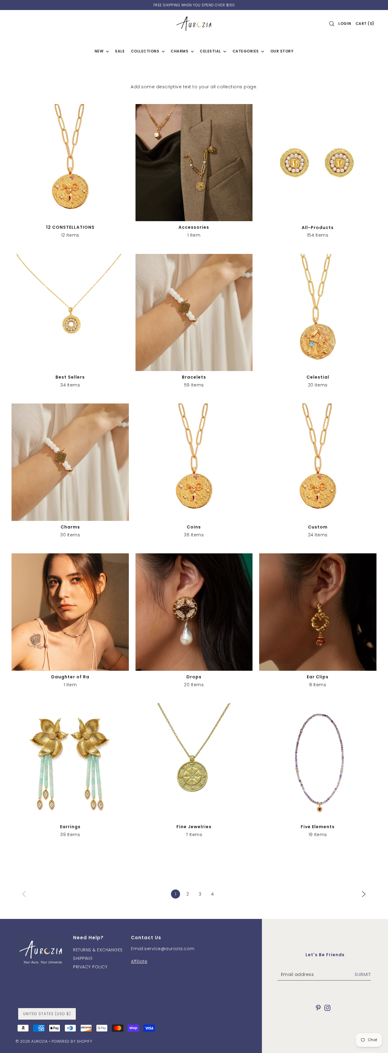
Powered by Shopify (72, 1041)
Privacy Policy (90, 967)
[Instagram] (327, 1007)
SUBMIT (363, 974)
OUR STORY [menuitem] (282, 51)
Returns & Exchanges (98, 950)
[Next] (364, 894)
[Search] (331, 23)
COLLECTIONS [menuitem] (145, 51)
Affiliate (139, 961)
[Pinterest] (318, 1007)
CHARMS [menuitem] (180, 51)
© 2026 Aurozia (31, 1041)
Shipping (82, 958)
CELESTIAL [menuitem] (211, 51)
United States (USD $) (47, 1013)
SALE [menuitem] (120, 51)
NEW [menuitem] (100, 51)
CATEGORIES (246, 51)
